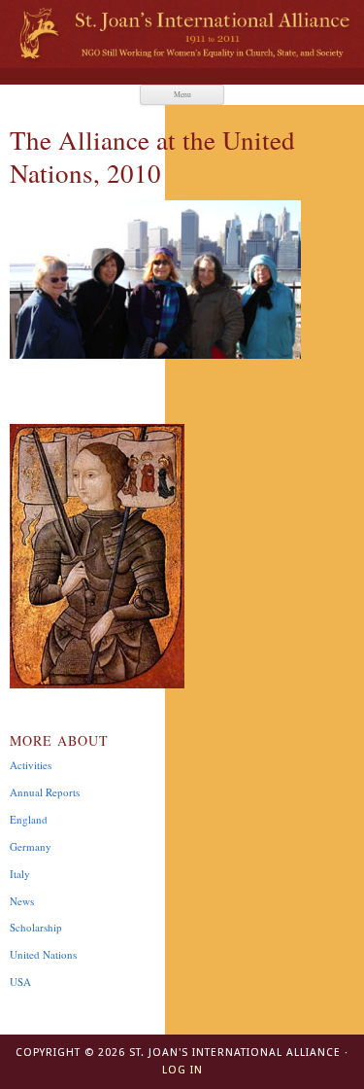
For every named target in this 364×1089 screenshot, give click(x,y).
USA (20, 981)
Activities (30, 764)
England (29, 819)
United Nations (43, 954)
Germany (30, 846)
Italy (20, 873)
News (22, 901)
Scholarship (36, 927)
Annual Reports (45, 792)
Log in (182, 1070)
